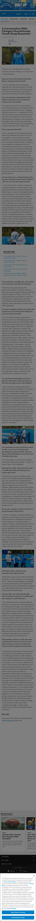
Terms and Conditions (10, 882)
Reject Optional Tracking (18, 912)
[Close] (34, 876)
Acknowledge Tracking (18, 917)
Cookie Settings (11, 908)
